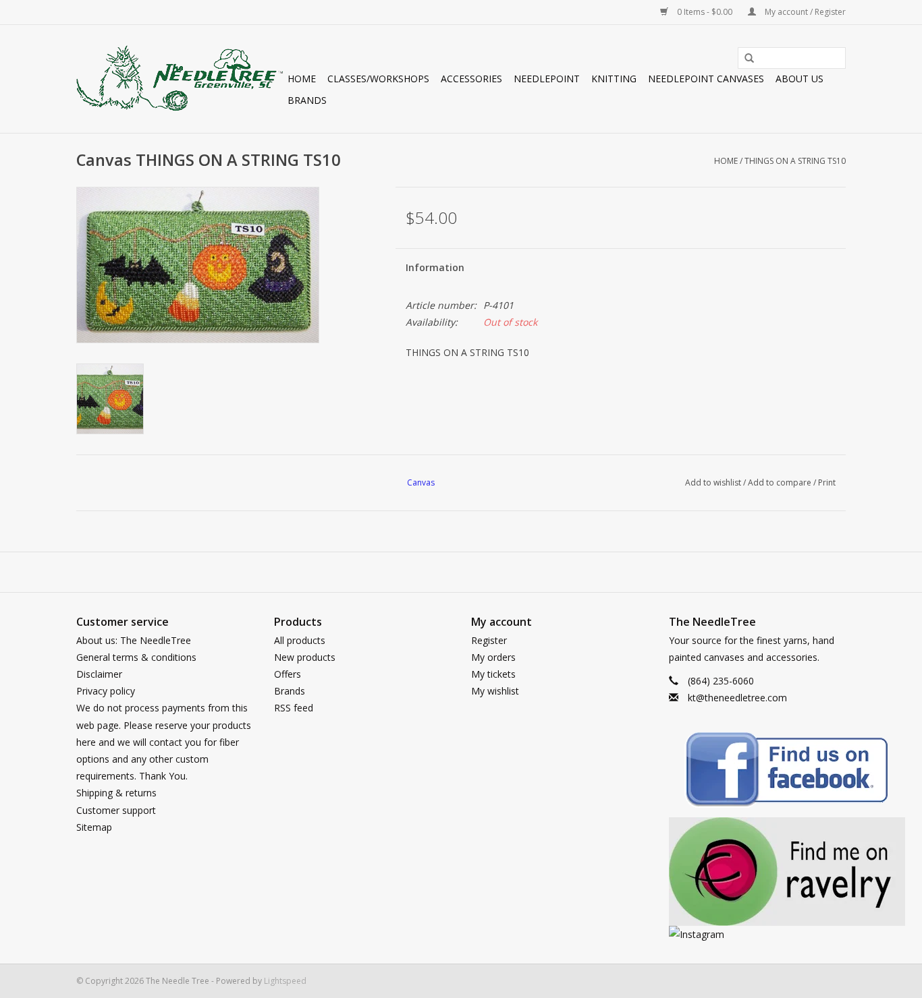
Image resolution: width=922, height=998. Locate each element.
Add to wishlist (713, 482)
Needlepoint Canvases (706, 78)
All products (299, 640)
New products (304, 657)
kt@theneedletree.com (737, 697)
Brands (307, 100)
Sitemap (94, 827)
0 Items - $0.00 (704, 12)
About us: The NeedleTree (133, 640)
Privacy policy (105, 690)
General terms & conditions (136, 657)
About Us (799, 78)
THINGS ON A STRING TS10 (795, 161)
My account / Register (804, 12)
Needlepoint (547, 78)
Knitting (613, 78)
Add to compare (780, 482)
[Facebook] (757, 771)
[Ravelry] (757, 871)
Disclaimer (99, 674)
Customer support (116, 810)
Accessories (471, 78)
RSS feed (293, 707)
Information (435, 267)
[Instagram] (757, 934)
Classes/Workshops (378, 78)
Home (302, 78)
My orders (493, 657)
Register (489, 640)
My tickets (493, 674)
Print (827, 482)
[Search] (744, 58)
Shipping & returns (116, 792)
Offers (287, 674)
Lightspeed (285, 981)
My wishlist (495, 690)
